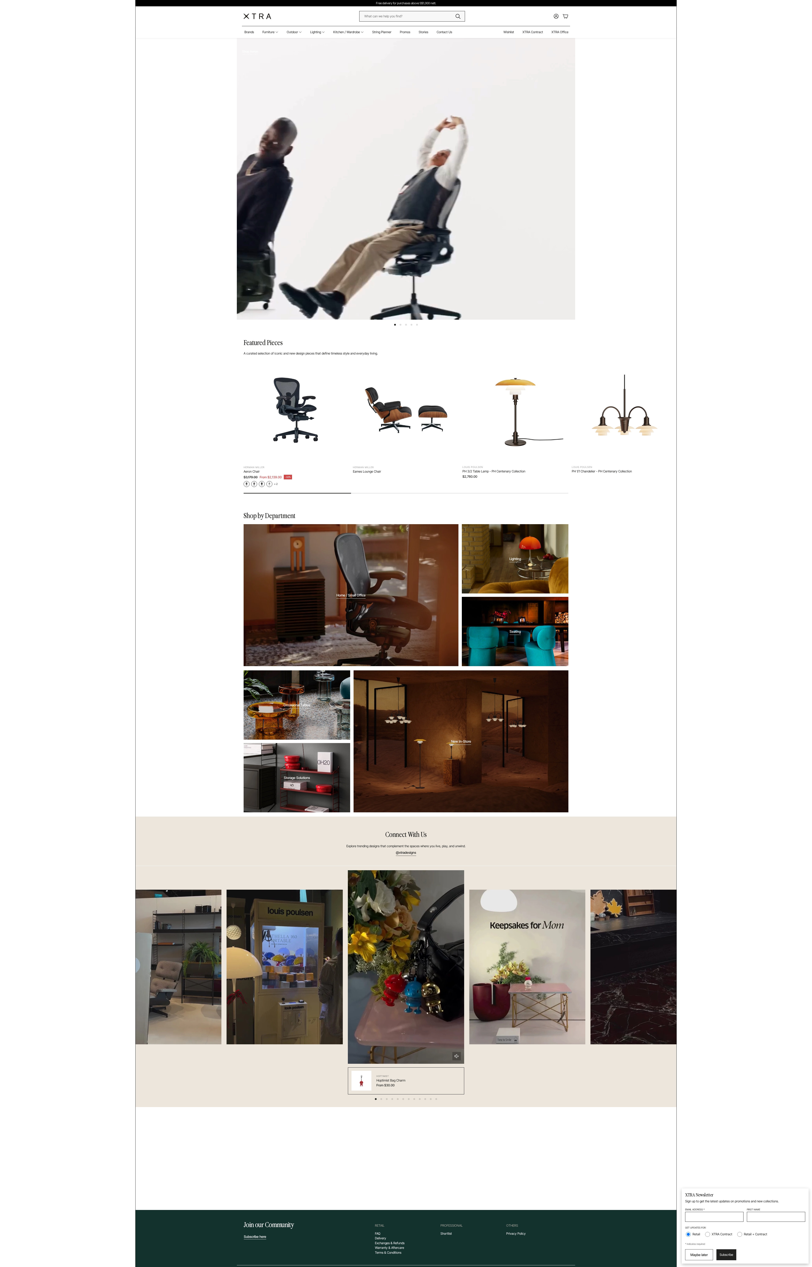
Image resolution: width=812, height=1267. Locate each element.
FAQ (377, 1234)
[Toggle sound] (456, 1056)
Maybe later (699, 1255)
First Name (753, 1209)
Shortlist (446, 1234)
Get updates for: (695, 1227)
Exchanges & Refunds (390, 1243)
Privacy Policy (516, 1234)
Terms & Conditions (388, 1253)
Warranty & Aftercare (389, 1248)
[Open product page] (297, 410)
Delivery (380, 1238)
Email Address (695, 1209)
